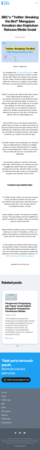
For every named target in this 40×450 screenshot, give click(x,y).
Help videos (5, 411)
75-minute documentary (25, 72)
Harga (3, 396)
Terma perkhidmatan (20, 446)
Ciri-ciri (4, 392)
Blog (3, 404)
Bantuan (4, 415)
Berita (3, 407)
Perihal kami (6, 419)
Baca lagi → (9, 338)
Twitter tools (6, 400)
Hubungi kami (6, 423)
